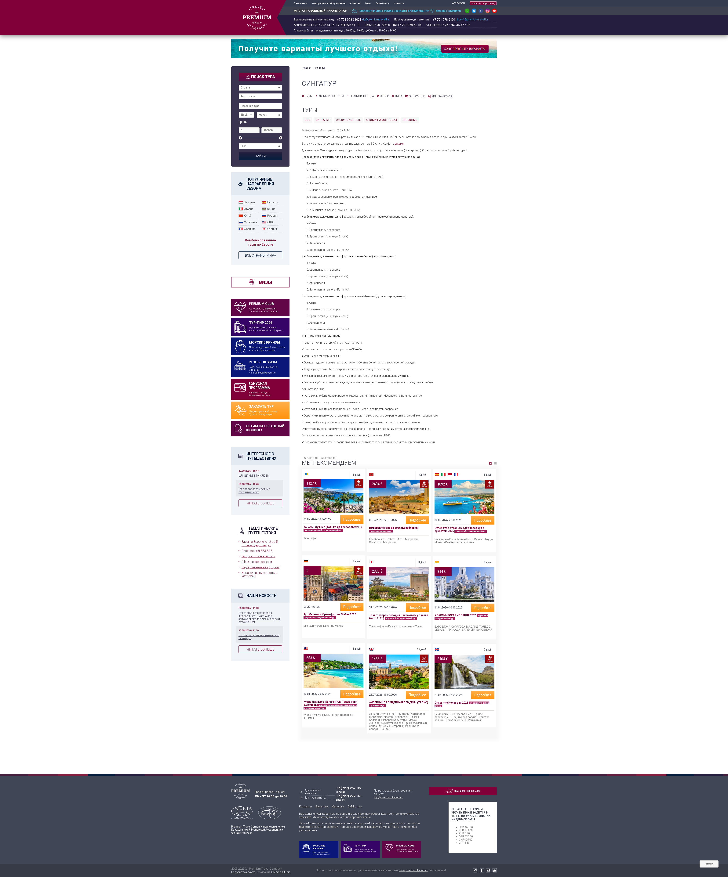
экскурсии (417, 96)
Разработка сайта (243, 872)
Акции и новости (331, 96)
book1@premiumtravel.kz (472, 19)
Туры (308, 96)
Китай (248, 215)
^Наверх (709, 863)
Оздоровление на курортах (260, 567)
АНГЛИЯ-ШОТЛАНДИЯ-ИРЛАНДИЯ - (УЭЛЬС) (398, 702)
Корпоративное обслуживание (328, 3)
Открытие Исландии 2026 (451, 702)
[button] (490, 463)
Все (307, 120)
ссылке (399, 143)
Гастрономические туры (258, 556)
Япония (272, 229)
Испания (272, 202)
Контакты (399, 3)
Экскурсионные (348, 120)
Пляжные (410, 120)
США (270, 222)
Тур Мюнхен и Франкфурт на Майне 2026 (330, 614)
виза (398, 96)
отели (384, 96)
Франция (249, 229)
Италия (248, 209)
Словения (250, 222)
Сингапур (323, 120)
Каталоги (338, 806)
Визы (368, 3)
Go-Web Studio (280, 872)
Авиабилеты (382, 3)
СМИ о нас (355, 806)
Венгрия (249, 202)
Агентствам (458, 3)
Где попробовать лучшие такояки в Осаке (254, 490)
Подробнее (352, 519)
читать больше (260, 503)
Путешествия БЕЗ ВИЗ (257, 551)
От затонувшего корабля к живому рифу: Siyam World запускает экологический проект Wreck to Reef (259, 617)
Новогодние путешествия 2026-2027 (259, 574)
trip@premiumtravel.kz (375, 19)
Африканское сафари (257, 562)
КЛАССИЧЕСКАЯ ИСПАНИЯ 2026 (455, 615)
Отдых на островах (381, 120)
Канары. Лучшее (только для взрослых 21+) (333, 527)
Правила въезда (362, 96)
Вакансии (322, 806)
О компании (300, 3)
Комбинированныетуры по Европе (260, 242)
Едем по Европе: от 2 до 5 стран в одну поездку (260, 543)
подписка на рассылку (483, 3)
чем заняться (442, 96)
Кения (271, 209)
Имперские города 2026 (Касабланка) (394, 527)
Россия (272, 215)
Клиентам (355, 3)
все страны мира (260, 255)
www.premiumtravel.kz (413, 870)
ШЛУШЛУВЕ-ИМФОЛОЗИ (253, 475)
